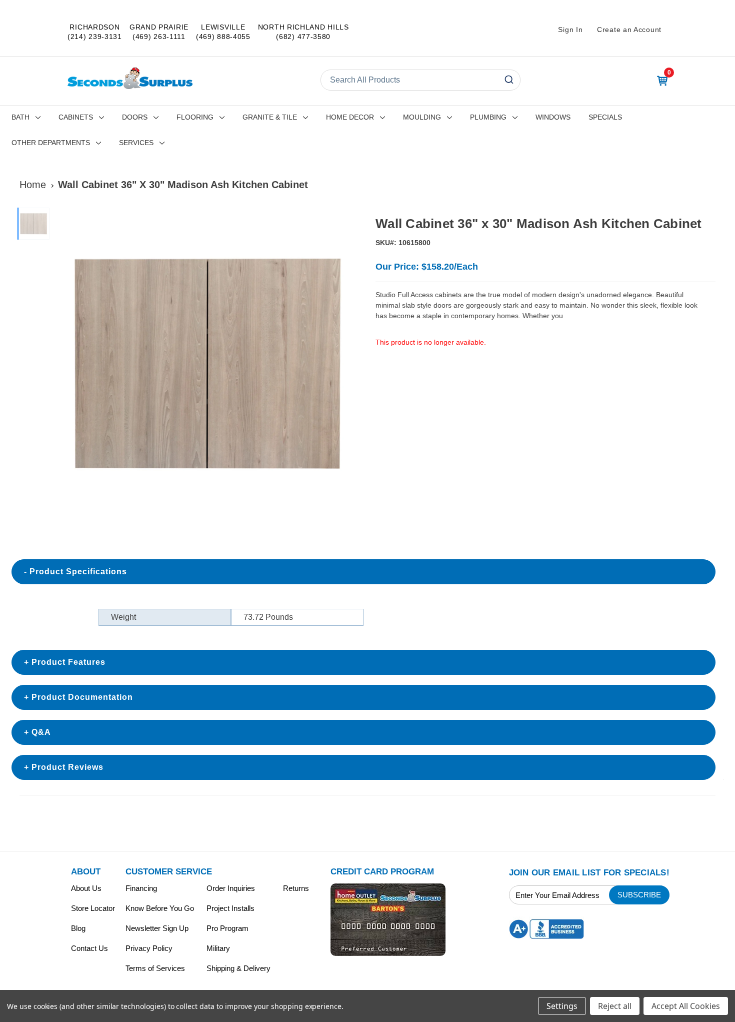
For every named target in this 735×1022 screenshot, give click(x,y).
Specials (605, 117)
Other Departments (51, 143)
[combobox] (420, 80)
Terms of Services (155, 968)
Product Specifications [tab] (78, 571)
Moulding (422, 117)
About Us (86, 888)
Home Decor (350, 117)
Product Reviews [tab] (68, 767)
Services (136, 143)
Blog (78, 928)
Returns (296, 888)
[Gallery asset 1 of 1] (207, 362)
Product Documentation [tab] (82, 697)
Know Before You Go (160, 908)
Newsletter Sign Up (157, 928)
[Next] (348, 362)
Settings (562, 1005)
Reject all (615, 1005)
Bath (21, 117)
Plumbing (488, 117)
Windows (553, 117)
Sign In (570, 30)
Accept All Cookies (686, 1005)
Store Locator (93, 908)
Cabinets (75, 117)
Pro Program (227, 928)
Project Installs (230, 908)
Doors (135, 117)
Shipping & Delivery (238, 968)
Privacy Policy (149, 948)
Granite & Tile (269, 117)
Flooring (195, 117)
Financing (141, 888)
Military (218, 948)
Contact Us (89, 948)
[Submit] (508, 80)
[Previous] (65, 362)
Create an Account (629, 30)
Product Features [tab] (69, 662)
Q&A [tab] (41, 732)
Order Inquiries (230, 888)
